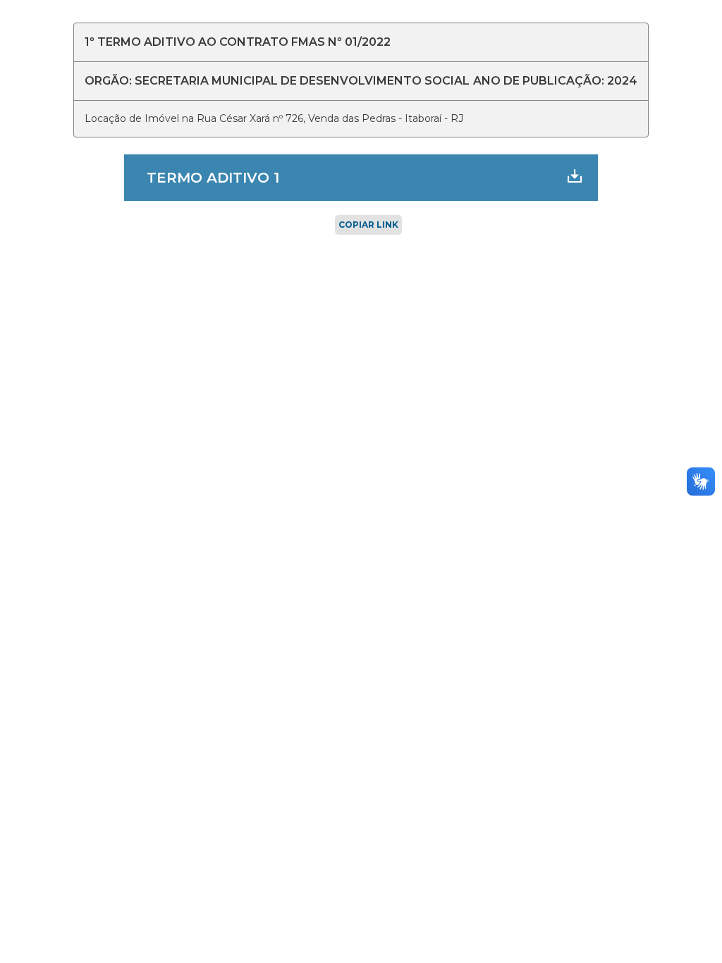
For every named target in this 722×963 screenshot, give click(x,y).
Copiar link (368, 224)
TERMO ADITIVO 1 (213, 177)
